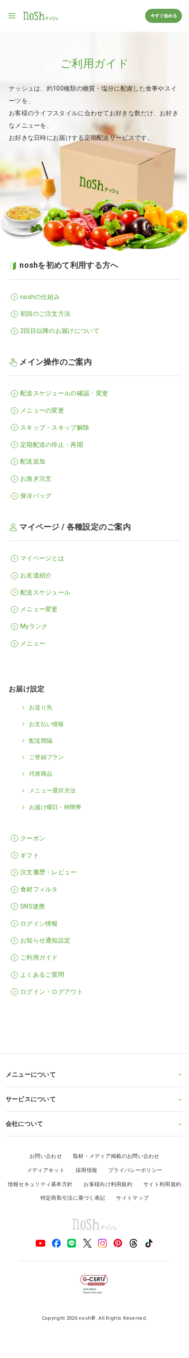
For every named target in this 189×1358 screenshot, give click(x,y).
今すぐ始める (163, 15)
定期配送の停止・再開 (51, 444)
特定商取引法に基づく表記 (94, 1198)
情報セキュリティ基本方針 (61, 1184)
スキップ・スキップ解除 (54, 427)
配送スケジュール (45, 592)
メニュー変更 (39, 609)
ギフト (29, 855)
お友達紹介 (36, 575)
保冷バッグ (36, 495)
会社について (24, 1123)
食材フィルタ (39, 889)
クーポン (32, 838)
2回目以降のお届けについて (59, 330)
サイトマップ (153, 1198)
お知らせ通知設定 (45, 940)
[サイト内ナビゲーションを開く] (12, 16)
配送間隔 (40, 740)
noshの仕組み (40, 296)
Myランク (34, 626)
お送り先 (40, 707)
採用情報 (83, 1170)
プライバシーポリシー (132, 1170)
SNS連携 (32, 906)
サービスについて (30, 1098)
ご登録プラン (46, 757)
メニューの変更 (42, 410)
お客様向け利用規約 (129, 1184)
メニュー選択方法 (52, 790)
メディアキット (42, 1170)
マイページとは (42, 558)
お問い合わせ (42, 1156)
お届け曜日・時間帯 (55, 807)
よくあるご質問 (42, 974)
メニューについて (30, 1074)
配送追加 (32, 461)
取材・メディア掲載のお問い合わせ (112, 1156)
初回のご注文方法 (45, 313)
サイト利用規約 (32, 1198)
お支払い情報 (46, 724)
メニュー (32, 643)
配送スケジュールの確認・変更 (64, 393)
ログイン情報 (39, 923)
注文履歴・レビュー (48, 872)
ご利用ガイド (39, 957)
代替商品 (40, 773)
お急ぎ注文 (36, 478)
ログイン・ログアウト (51, 991)
